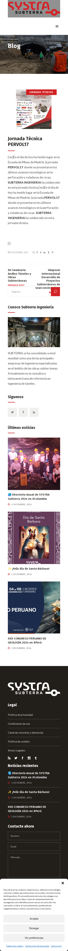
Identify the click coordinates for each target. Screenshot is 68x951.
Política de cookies (15, 946)
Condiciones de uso (19, 723)
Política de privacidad (20, 714)
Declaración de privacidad (37, 946)
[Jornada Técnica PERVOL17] (34, 108)
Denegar (34, 928)
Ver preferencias (34, 937)
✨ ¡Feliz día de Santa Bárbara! (28, 568)
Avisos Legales (16, 750)
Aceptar (34, 918)
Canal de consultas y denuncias (25, 732)
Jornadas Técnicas (41, 92)
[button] (63, 883)
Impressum (56, 946)
